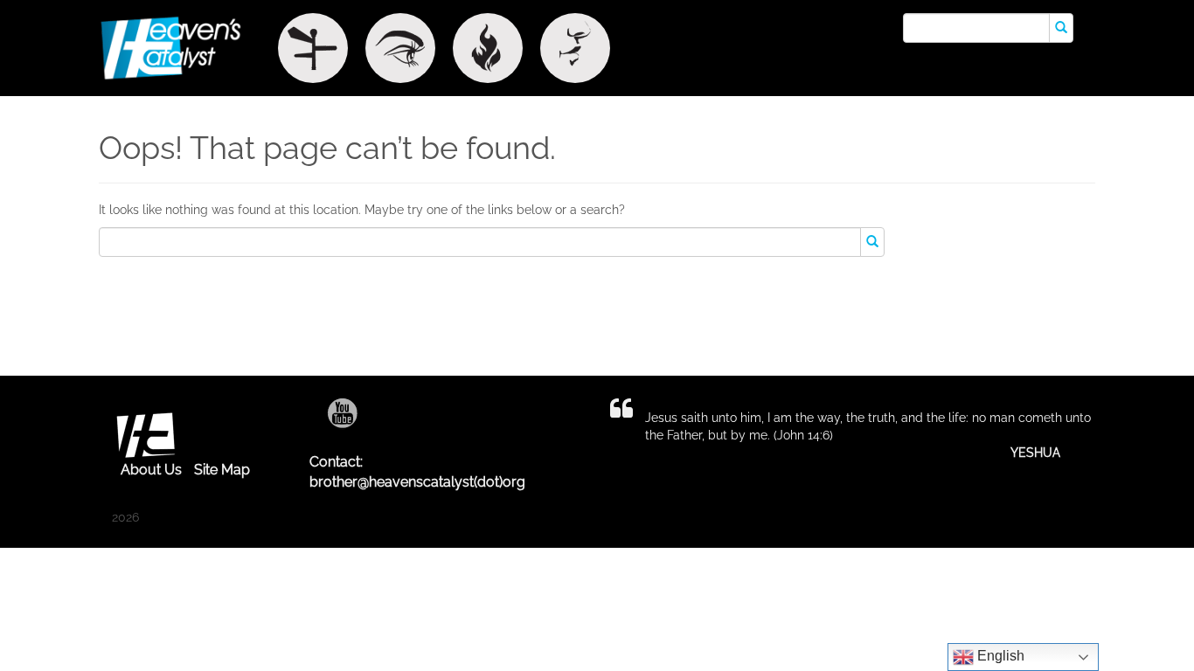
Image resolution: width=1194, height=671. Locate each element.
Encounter (488, 48)
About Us (151, 469)
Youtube (342, 412)
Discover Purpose (313, 48)
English (999, 655)
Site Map (222, 469)
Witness (400, 48)
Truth (575, 48)
